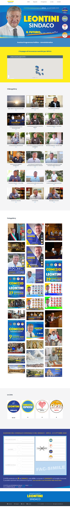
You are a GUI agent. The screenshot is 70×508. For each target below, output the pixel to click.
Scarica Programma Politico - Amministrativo (35, 42)
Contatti (59, 1)
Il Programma (44, 1)
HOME (28, 1)
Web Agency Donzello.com (58, 503)
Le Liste (51, 1)
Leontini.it (42, 503)
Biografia (35, 1)
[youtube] (14, 417)
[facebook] (12, 417)
